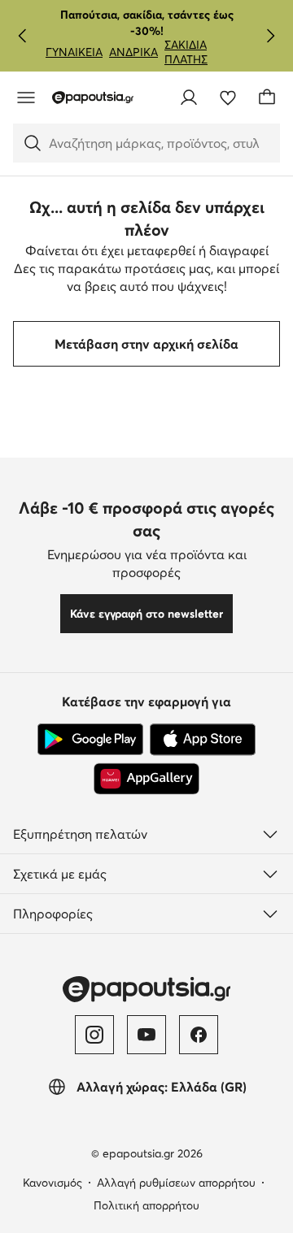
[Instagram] (94, 1034)
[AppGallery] (146, 778)
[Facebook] (198, 1034)
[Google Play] (90, 739)
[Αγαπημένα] (227, 97)
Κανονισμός (52, 1182)
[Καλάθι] (266, 97)
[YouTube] (146, 1034)
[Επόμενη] (270, 35)
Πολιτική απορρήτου (146, 1205)
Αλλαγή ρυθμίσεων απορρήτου (176, 1182)
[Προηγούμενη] (22, 35)
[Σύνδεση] (188, 97)
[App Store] (203, 739)
